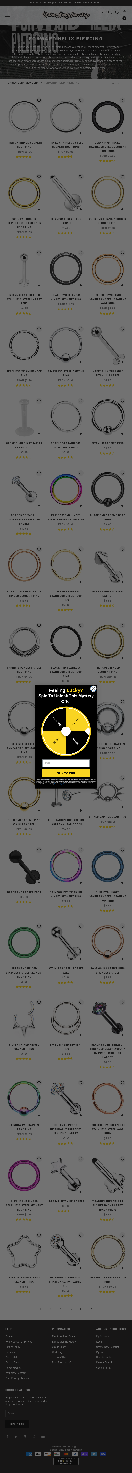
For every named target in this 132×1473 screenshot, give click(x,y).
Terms (65, 784)
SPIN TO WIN (66, 773)
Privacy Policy (58, 784)
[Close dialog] (93, 688)
